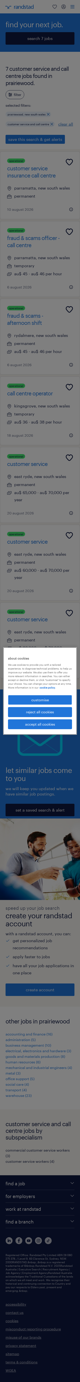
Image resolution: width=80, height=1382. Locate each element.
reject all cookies (40, 712)
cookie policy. (48, 687)
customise (40, 700)
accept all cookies (40, 724)
